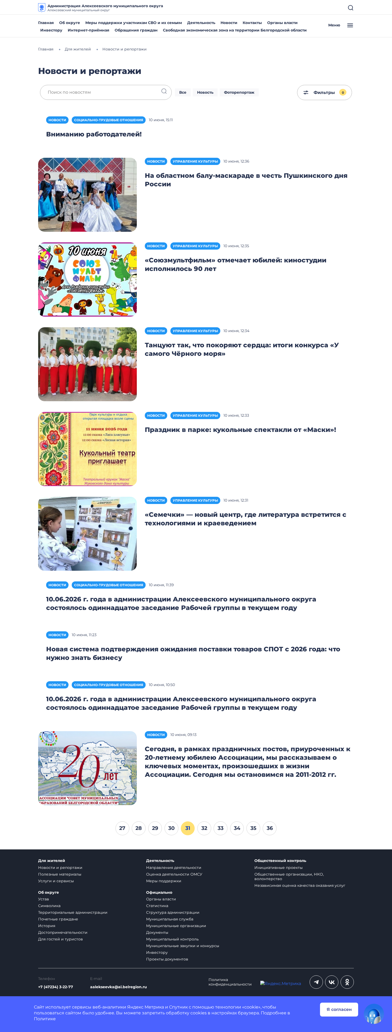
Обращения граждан (136, 30)
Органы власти (282, 22)
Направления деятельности (173, 867)
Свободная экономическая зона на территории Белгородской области (235, 30)
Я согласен (339, 1009)
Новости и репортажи (60, 867)
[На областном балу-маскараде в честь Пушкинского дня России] (87, 194)
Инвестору (51, 30)
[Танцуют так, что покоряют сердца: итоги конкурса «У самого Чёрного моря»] (87, 364)
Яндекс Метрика (145, 1007)
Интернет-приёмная (88, 30)
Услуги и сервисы (56, 881)
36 (270, 828)
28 (138, 828)
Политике (45, 1018)
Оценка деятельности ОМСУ (174, 874)
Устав (43, 899)
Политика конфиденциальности (230, 982)
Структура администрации (172, 912)
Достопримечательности (62, 932)
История (46, 925)
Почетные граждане (58, 919)
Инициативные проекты (278, 867)
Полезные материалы (59, 874)
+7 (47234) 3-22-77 (55, 987)
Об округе (69, 22)
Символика (49, 905)
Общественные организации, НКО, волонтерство (289, 876)
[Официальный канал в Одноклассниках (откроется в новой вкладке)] (347, 982)
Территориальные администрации (72, 912)
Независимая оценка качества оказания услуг (299, 885)
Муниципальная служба (169, 919)
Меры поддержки (163, 881)
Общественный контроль (280, 860)
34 (237, 828)
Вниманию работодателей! (94, 134)
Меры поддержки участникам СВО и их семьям (133, 22)
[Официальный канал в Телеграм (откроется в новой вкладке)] (316, 982)
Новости (229, 22)
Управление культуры (195, 161)
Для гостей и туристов (60, 939)
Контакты (252, 22)
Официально (159, 892)
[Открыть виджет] (374, 1014)
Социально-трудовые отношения (108, 120)
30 (171, 828)
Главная (46, 22)
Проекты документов (167, 959)
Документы (157, 932)
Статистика (157, 905)
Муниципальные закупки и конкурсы (182, 945)
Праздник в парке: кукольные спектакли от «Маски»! (240, 430)
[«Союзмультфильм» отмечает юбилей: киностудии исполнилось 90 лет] (87, 279)
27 (122, 828)
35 (253, 828)
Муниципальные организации (176, 925)
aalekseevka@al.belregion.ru (118, 987)
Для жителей (51, 860)
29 (155, 828)
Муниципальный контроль (172, 939)
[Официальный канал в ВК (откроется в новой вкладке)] (331, 982)
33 (220, 828)
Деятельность (201, 22)
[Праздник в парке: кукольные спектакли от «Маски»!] (87, 448)
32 (204, 828)
